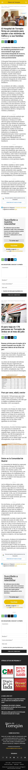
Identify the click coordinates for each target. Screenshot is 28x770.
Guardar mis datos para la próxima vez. (13, 291)
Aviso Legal (8, 762)
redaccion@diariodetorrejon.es (14, 748)
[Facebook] (5, 41)
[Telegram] (15, 41)
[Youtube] (25, 757)
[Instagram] (6, 757)
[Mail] (10, 757)
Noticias (5, 6)
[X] (9, 41)
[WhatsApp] (2, 41)
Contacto (22, 764)
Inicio (2, 6)
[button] (2, 2)
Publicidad (16, 764)
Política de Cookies (8, 764)
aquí (16, 209)
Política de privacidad (16, 762)
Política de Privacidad (16, 251)
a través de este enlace (20, 207)
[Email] (12, 41)
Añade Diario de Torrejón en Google (14, 202)
